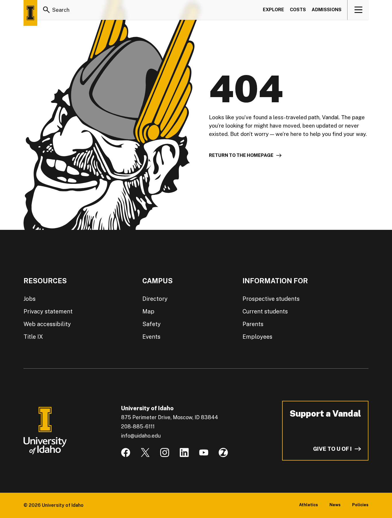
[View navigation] (358, 10)
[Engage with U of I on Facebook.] (125, 452)
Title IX (33, 336)
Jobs (30, 298)
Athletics (308, 504)
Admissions (326, 9)
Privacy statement (48, 311)
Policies (360, 504)
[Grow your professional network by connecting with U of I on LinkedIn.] (184, 452)
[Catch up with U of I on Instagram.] (164, 452)
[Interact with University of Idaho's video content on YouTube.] (203, 452)
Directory (155, 298)
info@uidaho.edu (141, 436)
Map (148, 311)
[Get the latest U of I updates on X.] (145, 452)
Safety (151, 324)
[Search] (46, 9)
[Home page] (30, 13)
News (335, 504)
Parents (252, 324)
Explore (273, 9)
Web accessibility (47, 324)
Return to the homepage (241, 155)
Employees (257, 336)
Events (151, 336)
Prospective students (271, 298)
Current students (265, 311)
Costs (298, 9)
